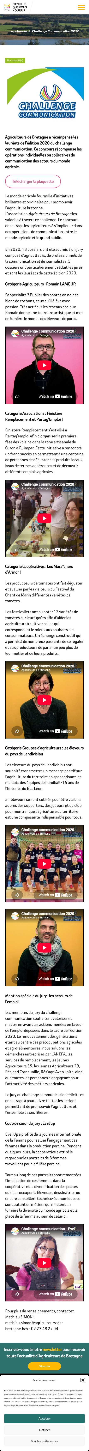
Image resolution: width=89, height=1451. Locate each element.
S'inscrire (44, 1366)
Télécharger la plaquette (33, 181)
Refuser (44, 1430)
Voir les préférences (44, 1441)
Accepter (44, 1418)
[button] (83, 1380)
